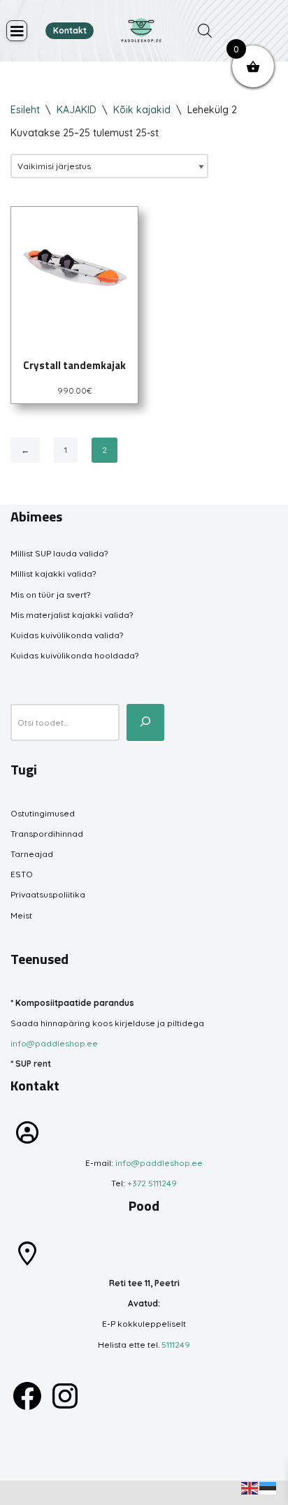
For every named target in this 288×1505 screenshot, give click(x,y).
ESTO (21, 874)
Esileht (25, 109)
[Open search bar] (205, 31)
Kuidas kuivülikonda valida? (66, 635)
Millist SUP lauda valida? (59, 553)
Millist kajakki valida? (53, 573)
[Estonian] (268, 1487)
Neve (21, 1493)
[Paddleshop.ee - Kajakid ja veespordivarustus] (141, 31)
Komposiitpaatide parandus (74, 1003)
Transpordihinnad (46, 833)
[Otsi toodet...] (145, 722)
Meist (21, 915)
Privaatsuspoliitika (47, 894)
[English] (250, 1487)
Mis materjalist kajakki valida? (71, 615)
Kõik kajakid (142, 109)
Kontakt (70, 30)
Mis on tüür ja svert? (50, 594)
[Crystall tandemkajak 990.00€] (74, 270)
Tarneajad (31, 854)
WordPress (113, 1493)
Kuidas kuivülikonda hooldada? (74, 655)
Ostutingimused (42, 813)
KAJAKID (76, 109)
